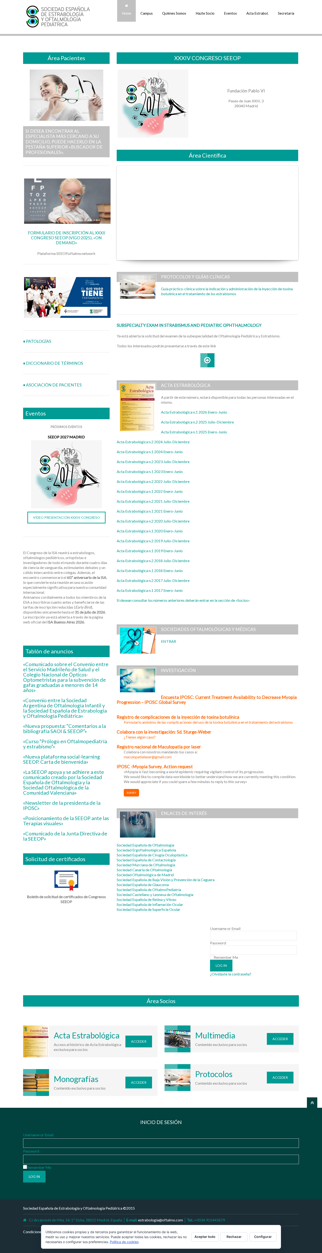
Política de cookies (124, 1242)
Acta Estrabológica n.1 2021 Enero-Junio (150, 511)
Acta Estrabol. (257, 13)
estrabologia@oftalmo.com (160, 1220)
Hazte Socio (205, 13)
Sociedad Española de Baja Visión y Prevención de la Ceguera (166, 879)
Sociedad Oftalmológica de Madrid (145, 874)
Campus (146, 13)
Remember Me (226, 957)
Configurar (263, 1237)
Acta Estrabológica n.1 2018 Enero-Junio (150, 570)
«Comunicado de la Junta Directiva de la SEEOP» (65, 836)
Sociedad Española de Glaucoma (143, 884)
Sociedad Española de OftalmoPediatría (149, 889)
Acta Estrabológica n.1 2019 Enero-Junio (150, 550)
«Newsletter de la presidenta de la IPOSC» (61, 805)
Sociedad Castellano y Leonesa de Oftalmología (155, 894)
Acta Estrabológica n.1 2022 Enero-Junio (150, 491)
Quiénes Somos (174, 13)
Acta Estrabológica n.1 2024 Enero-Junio (150, 451)
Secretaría (286, 13)
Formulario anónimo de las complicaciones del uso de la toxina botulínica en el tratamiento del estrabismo (208, 722)
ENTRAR (168, 641)
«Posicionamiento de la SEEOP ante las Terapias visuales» (66, 820)
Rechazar (234, 1237)
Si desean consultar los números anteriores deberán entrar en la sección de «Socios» (183, 600)
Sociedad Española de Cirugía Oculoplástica (152, 855)
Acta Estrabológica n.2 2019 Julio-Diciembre (153, 541)
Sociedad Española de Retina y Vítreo (146, 899)
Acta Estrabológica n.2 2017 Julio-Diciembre (153, 580)
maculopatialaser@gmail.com (148, 757)
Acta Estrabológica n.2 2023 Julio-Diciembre (153, 461)
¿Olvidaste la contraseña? (230, 974)
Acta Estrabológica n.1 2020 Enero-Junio (150, 531)
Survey (131, 792)
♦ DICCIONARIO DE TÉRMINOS (53, 363)
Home (126, 13)
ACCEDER (138, 1041)
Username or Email (225, 928)
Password (218, 943)
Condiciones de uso (38, 1231)
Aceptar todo (204, 1237)
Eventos (230, 13)
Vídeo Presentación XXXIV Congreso (66, 517)
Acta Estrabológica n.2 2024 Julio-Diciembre (153, 442)
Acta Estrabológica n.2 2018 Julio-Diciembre (153, 560)
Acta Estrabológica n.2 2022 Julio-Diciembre (153, 481)
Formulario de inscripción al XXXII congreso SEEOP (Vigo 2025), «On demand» (66, 237)
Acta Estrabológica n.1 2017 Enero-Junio (150, 590)
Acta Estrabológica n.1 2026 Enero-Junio (194, 412)
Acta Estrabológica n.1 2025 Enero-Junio (194, 432)
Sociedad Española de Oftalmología (145, 845)
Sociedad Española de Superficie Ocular (148, 909)
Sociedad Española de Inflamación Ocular (150, 904)
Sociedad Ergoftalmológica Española (146, 850)
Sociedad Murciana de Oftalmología (146, 865)
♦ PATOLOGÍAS (37, 341)
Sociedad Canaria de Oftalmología (144, 869)
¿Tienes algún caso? (140, 737)
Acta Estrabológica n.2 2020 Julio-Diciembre (153, 521)
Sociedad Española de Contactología (146, 860)
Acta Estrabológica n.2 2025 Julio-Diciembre (197, 422)
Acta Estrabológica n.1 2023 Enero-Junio (150, 471)
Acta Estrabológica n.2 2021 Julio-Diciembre (153, 501)
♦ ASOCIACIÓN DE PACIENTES (52, 384)
